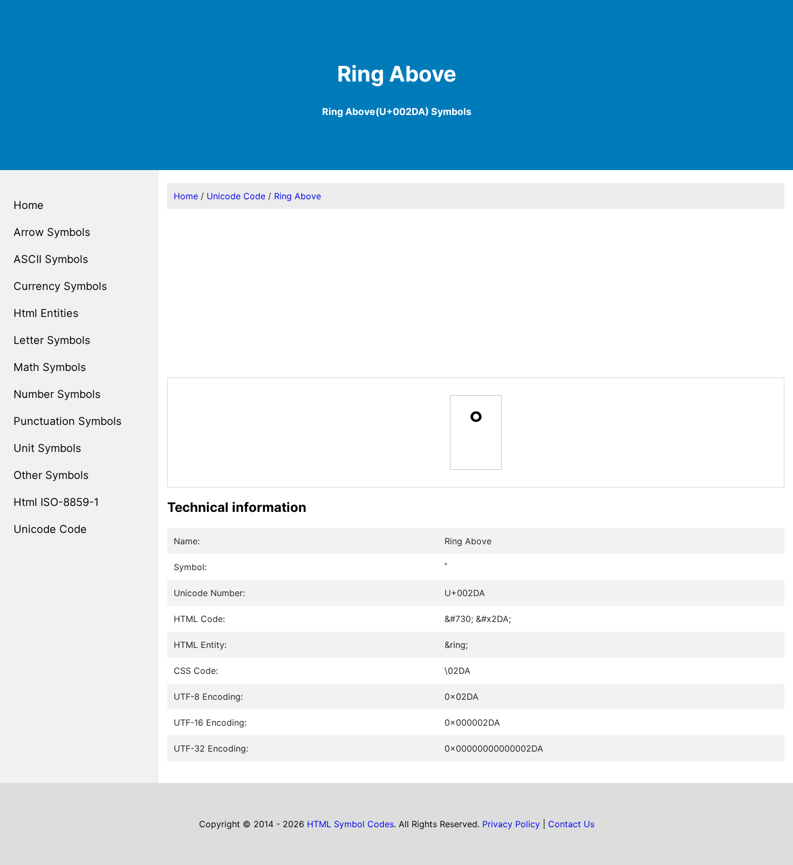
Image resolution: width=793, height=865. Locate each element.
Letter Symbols (51, 340)
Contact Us (571, 824)
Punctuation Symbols (67, 421)
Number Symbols (56, 394)
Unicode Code (50, 529)
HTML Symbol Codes (350, 824)
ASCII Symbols (50, 259)
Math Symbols (49, 367)
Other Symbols (50, 475)
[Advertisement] (475, 293)
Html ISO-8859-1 (56, 502)
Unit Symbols (47, 448)
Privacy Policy (511, 824)
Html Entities (45, 313)
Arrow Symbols (51, 232)
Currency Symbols (60, 286)
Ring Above (297, 196)
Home (28, 205)
